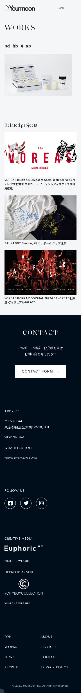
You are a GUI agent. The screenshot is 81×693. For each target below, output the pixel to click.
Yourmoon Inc (31, 685)
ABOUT (46, 636)
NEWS (9, 657)
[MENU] (72, 9)
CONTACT (48, 657)
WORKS (11, 647)
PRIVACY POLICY (54, 667)
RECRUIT (11, 667)
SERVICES (48, 647)
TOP (7, 636)
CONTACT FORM (41, 371)
